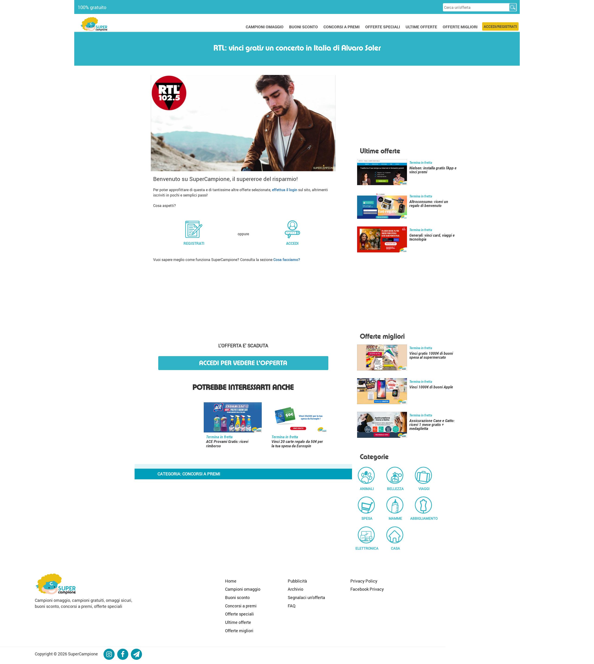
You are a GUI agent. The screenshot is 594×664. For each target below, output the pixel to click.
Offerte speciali (239, 614)
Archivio (295, 589)
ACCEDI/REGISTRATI (500, 26)
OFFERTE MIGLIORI (460, 26)
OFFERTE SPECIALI (382, 26)
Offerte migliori (239, 630)
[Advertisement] (243, 300)
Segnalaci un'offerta (306, 597)
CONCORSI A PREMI (341, 26)
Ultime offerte (238, 622)
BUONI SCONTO (303, 26)
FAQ (291, 606)
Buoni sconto (237, 597)
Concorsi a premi (241, 606)
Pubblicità (297, 581)
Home (230, 581)
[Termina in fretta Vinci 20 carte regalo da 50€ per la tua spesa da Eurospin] (298, 418)
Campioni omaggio (242, 589)
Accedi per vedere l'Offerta (243, 363)
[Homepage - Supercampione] (56, 583)
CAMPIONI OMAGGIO (265, 26)
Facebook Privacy (367, 589)
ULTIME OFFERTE (421, 26)
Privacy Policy (363, 581)
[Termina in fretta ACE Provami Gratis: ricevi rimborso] (233, 418)
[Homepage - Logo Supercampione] (94, 23)
